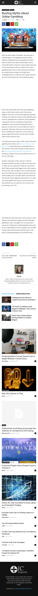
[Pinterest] (12, 24)
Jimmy (5, 19)
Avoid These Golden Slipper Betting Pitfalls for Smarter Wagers (22, 318)
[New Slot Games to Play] (19, 378)
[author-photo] (19, 273)
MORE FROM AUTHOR (23, 294)
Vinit (3, 536)
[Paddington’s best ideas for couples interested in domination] (6, 300)
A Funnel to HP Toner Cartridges (13, 542)
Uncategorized (5, 499)
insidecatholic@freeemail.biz (23, 588)
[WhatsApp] (16, 24)
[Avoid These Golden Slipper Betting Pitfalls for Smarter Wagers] (6, 318)
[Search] (35, 2)
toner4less (4, 545)
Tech (3, 353)
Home (3, 7)
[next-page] (6, 324)
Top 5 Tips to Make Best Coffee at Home (9, 257)
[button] (3, 2)
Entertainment (10, 7)
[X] (8, 24)
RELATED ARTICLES (8, 294)
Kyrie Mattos (5, 361)
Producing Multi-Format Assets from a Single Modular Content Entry (18, 357)
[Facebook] (4, 24)
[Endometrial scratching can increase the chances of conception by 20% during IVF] (19, 413)
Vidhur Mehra (5, 517)
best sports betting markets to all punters (17, 151)
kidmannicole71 (6, 433)
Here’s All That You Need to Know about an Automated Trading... (19, 504)
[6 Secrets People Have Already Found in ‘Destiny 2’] (19, 450)
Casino (3, 320)
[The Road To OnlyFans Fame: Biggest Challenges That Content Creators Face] (6, 309)
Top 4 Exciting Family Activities (13, 523)
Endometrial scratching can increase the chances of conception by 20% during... (19, 429)
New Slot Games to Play (12, 393)
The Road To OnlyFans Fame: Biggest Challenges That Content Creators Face (24, 309)
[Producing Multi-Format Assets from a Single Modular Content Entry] (19, 341)
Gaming (12, 10)
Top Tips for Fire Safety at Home (28, 257)
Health (3, 425)
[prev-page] (3, 324)
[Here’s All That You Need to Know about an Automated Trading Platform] (19, 487)
